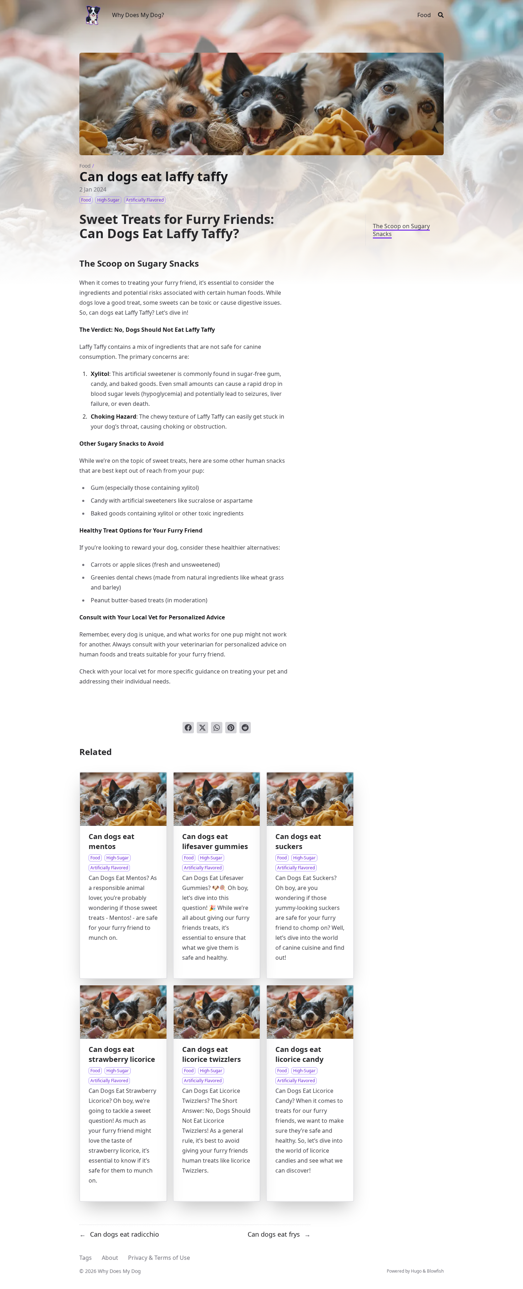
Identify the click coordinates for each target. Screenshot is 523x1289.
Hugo (416, 1271)
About (110, 1258)
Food (85, 165)
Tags (85, 1258)
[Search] (441, 15)
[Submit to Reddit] (245, 727)
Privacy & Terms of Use (159, 1258)
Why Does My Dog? (138, 15)
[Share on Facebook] (188, 727)
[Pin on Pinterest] (231, 727)
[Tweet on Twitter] (202, 727)
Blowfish (435, 1271)
